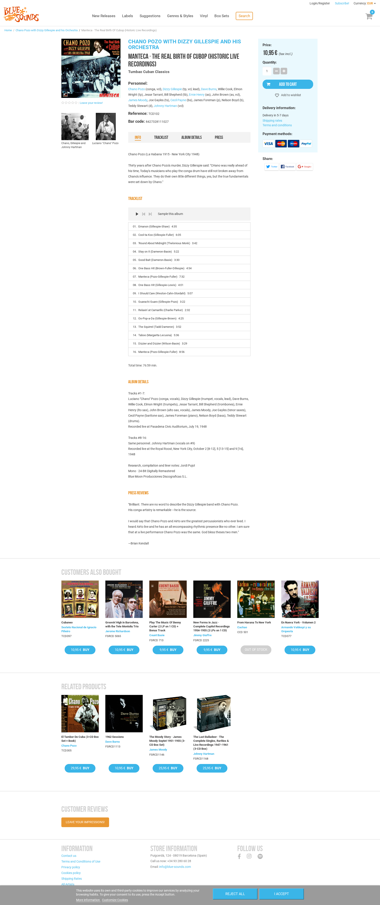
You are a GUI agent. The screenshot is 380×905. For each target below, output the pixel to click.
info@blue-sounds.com (175, 866)
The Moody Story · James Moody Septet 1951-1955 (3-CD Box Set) (167, 740)
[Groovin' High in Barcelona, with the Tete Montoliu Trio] (124, 599)
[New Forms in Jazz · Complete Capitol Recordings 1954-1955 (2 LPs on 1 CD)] (212, 599)
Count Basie (156, 635)
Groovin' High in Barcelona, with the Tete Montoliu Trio (122, 624)
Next (150, 214)
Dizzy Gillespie (172, 89)
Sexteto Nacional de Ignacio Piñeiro (78, 629)
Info (138, 137)
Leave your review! (91, 102)
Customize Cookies (115, 900)
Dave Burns (209, 89)
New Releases (103, 16)
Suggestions (150, 16)
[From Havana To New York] (256, 599)
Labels (127, 16)
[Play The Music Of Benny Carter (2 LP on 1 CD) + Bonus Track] (168, 599)
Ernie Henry (197, 94)
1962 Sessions (114, 736)
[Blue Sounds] (21, 14)
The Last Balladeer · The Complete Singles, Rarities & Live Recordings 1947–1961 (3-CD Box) (211, 743)
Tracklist (161, 137)
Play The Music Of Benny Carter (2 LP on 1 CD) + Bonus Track (165, 626)
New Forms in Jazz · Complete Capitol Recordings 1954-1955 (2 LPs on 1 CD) (211, 626)
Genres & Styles (180, 16)
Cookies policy (71, 873)
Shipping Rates (71, 878)
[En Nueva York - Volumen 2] (300, 599)
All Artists (67, 884)
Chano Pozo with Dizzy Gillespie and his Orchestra (47, 30)
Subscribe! (342, 3)
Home (8, 30)
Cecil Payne (178, 100)
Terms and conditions (277, 125)
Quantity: (270, 62)
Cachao (242, 627)
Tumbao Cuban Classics (149, 72)
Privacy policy (70, 867)
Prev (143, 214)
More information (88, 900)
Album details (191, 137)
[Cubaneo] (80, 599)
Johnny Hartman (165, 106)
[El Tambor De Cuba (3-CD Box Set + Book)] (80, 713)
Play (137, 214)
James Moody (137, 100)
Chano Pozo (136, 89)
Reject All (235, 894)
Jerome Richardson (117, 631)
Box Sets (221, 16)
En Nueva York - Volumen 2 (298, 622)
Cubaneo (67, 622)
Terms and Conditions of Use (80, 861)
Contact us (68, 855)
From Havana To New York (254, 622)
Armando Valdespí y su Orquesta (296, 629)
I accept (281, 894)
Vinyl (204, 16)
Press (219, 137)
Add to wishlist (290, 95)
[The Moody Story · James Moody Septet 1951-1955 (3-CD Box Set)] (168, 713)
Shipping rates (272, 120)
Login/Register (320, 3)
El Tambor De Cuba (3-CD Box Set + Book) (80, 738)
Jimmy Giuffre (202, 635)
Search (244, 16)
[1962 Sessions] (124, 713)
